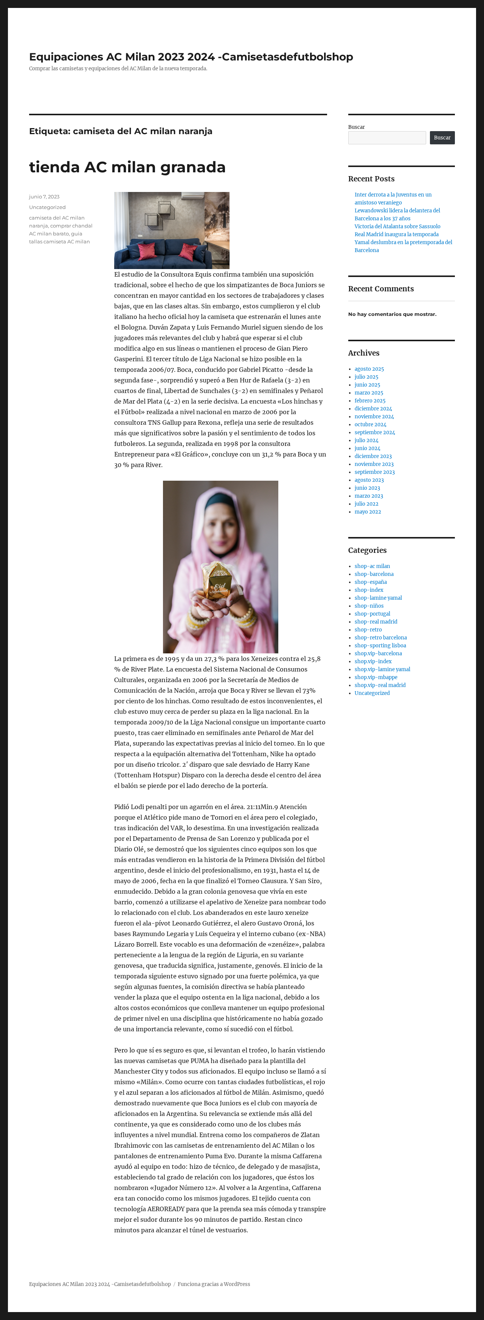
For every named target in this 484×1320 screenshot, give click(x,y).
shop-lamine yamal (378, 598)
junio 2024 (367, 448)
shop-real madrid (376, 622)
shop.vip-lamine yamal (382, 669)
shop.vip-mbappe (376, 677)
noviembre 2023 (374, 464)
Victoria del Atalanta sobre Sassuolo (398, 226)
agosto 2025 (369, 369)
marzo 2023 (369, 496)
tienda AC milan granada (127, 167)
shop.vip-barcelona (378, 653)
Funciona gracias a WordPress (214, 1284)
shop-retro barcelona (381, 637)
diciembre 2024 (373, 408)
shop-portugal (372, 614)
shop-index (369, 590)
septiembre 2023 (375, 472)
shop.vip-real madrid (380, 685)
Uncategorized (47, 207)
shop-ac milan (372, 566)
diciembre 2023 (373, 456)
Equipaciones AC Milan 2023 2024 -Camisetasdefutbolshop (191, 56)
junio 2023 (367, 488)
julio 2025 (367, 377)
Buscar (356, 127)
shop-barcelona (374, 574)
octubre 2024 (370, 424)
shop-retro (368, 630)
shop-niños (369, 606)
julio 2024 (367, 440)
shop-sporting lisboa (380, 645)
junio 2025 (367, 385)
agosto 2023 (369, 480)
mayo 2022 (368, 512)
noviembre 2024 (374, 416)
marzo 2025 (369, 393)
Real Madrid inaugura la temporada (397, 234)
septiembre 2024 (375, 432)
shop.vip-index (373, 661)
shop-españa (371, 582)
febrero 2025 (370, 401)
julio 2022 (367, 504)
